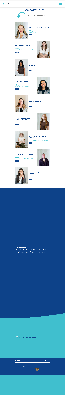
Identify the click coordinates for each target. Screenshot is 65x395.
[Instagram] (45, 360)
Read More (16, 52)
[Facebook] (46, 360)
